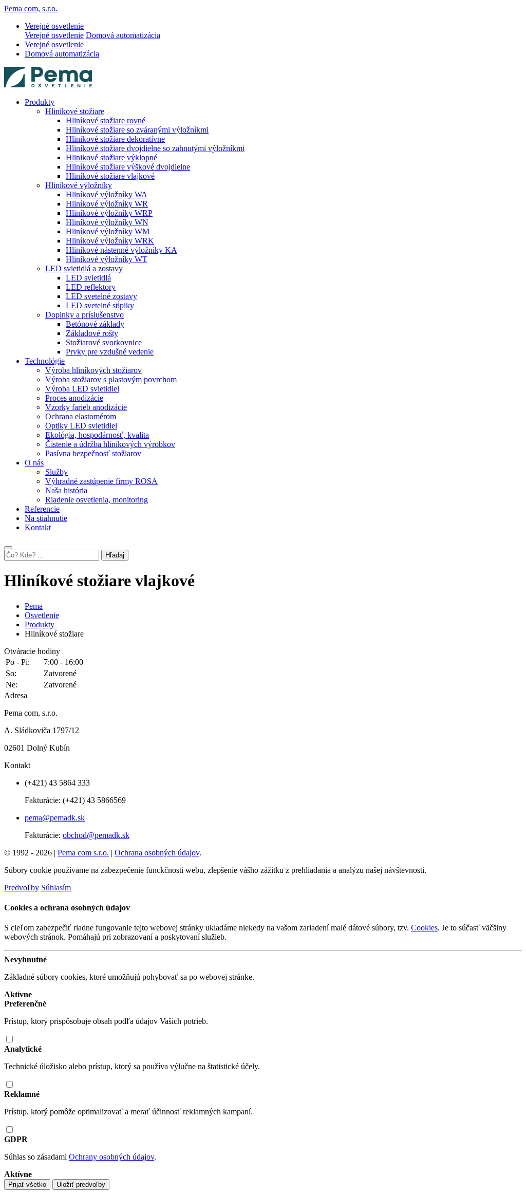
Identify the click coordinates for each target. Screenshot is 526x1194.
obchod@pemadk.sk (96, 835)
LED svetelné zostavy (101, 296)
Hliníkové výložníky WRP (109, 213)
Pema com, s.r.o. (31, 8)
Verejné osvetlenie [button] (54, 26)
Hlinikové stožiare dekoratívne (115, 139)
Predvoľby (21, 887)
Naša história (66, 490)
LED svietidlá (88, 277)
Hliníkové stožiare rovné (105, 120)
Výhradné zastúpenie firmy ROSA (101, 481)
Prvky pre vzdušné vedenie (110, 351)
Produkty (39, 102)
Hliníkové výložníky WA (106, 194)
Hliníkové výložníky (78, 185)
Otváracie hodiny (32, 651)
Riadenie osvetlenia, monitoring (96, 499)
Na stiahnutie (46, 518)
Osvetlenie (42, 615)
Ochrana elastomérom (80, 416)
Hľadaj (114, 555)
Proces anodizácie (74, 398)
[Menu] (8, 547)
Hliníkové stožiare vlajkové (110, 176)
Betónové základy (95, 324)
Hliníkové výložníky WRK (110, 240)
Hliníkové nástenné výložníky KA (121, 250)
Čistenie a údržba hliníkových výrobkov (110, 444)
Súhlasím (56, 887)
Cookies (424, 927)
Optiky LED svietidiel (81, 425)
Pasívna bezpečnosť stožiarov (93, 453)
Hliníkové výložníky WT (106, 259)
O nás (34, 462)
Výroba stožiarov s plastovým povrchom (111, 379)
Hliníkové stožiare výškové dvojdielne (128, 166)
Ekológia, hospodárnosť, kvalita (97, 435)
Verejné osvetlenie (54, 35)
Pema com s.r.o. (83, 852)
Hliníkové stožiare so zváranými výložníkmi (137, 129)
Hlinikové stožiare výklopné (111, 157)
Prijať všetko (27, 1184)
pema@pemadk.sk (55, 817)
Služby (56, 472)
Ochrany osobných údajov (111, 1156)
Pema (34, 606)
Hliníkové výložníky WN (107, 222)
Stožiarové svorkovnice (104, 342)
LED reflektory (91, 287)
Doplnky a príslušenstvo (84, 314)
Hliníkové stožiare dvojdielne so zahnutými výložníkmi (155, 148)
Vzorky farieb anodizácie (86, 407)
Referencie (42, 509)
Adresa (15, 695)
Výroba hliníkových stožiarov (93, 370)
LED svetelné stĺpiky (100, 305)
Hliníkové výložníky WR (107, 203)
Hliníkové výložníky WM (107, 231)
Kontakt (38, 527)
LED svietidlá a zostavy (84, 268)
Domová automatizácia (123, 35)
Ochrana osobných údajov (157, 852)
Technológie (45, 361)
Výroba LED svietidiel (82, 388)
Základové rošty (92, 333)
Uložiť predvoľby (81, 1184)
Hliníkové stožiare (74, 111)
